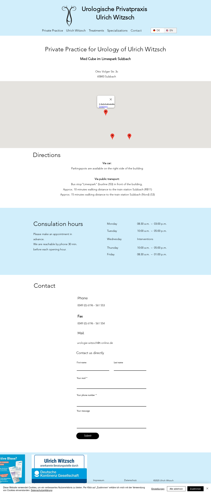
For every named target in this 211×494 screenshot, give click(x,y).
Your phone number (86, 395)
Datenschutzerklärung (41, 490)
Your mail (81, 378)
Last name (118, 362)
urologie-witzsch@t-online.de (95, 343)
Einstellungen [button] (158, 488)
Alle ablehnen (176, 488)
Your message (83, 411)
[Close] (207, 489)
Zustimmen (195, 488)
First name (81, 362)
